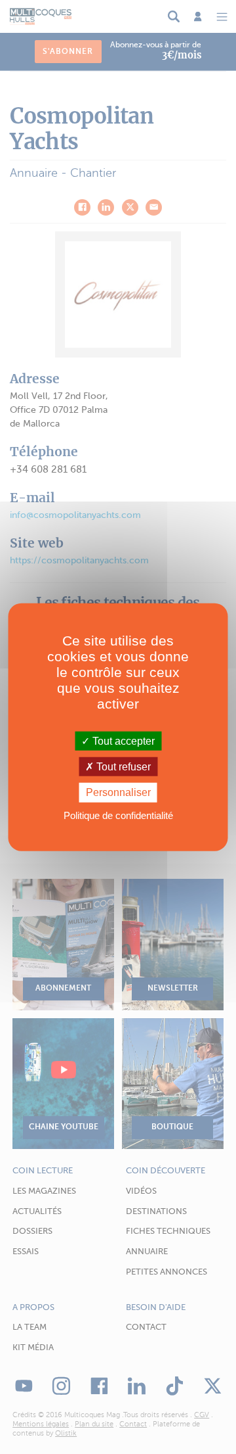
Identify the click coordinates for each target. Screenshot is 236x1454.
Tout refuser (122, 766)
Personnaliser (118, 792)
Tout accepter (122, 741)
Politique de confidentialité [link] (118, 814)
